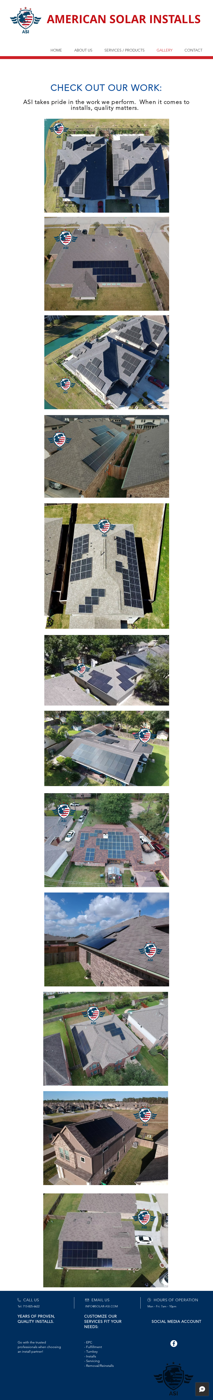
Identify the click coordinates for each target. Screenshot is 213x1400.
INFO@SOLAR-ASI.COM (101, 1306)
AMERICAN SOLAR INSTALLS (124, 19)
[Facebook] (173, 1343)
